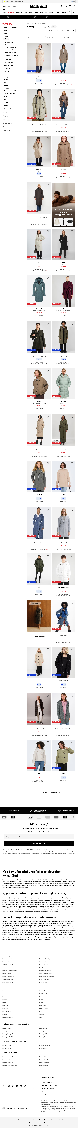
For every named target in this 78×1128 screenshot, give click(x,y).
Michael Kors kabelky (8, 982)
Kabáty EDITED (44, 1031)
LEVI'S (41, 1011)
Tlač (13, 1119)
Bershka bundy (43, 965)
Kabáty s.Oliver (44, 1034)
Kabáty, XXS (6, 1059)
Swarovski (5, 991)
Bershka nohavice (7, 959)
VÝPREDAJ (35, 23)
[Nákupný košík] (74, 6)
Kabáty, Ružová (44, 1048)
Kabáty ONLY (6, 1028)
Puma (41, 1002)
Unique (41, 996)
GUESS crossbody (7, 965)
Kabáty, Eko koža (7, 1062)
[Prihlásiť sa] (61, 6)
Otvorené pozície (23, 1119)
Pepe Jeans (43, 1005)
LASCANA (5, 1005)
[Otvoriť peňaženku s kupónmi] (57, 6)
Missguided (5, 1008)
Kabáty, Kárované (44, 1062)
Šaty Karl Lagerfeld (45, 973)
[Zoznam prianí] (70, 6)
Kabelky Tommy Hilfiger (9, 970)
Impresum (70, 1119)
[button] (52, 30)
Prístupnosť (30, 1122)
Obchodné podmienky (57, 1119)
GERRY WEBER (43, 1008)
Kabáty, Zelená (7, 1045)
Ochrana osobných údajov (39, 1119)
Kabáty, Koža (43, 1065)
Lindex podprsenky (8, 976)
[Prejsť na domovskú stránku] (13, 1078)
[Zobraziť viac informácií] (39, 86)
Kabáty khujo (43, 1028)
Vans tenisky (6, 956)
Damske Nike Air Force (9, 962)
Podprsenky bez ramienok (47, 976)
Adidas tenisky (6, 967)
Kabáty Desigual (7, 1034)
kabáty (43, 911)
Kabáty (43, 23)
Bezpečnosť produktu (44, 1122)
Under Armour (6, 996)
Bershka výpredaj (44, 959)
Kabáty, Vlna (43, 1057)
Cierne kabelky (6, 973)
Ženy (4, 6)
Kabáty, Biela (6, 1048)
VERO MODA (43, 993)
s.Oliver (4, 999)
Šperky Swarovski (7, 979)
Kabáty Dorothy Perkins (46, 1037)
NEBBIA (4, 1002)
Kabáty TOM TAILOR (8, 1037)
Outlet (7, 1)
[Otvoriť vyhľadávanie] (73, 12)
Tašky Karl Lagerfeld (45, 962)
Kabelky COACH (44, 979)
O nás (7, 1119)
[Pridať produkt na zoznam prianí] (47, 45)
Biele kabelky (43, 982)
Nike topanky (43, 967)
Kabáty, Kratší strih (8, 1057)
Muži (9, 6)
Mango (41, 999)
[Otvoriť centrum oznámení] (66, 6)
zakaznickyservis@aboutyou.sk (23, 853)
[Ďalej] (69, 12)
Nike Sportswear (7, 1017)
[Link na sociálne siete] (4, 1086)
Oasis (4, 993)
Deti (14, 6)
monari (4, 1014)
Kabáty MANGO (7, 1031)
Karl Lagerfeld (6, 1011)
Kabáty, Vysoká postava (9, 1065)
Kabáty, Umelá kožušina (46, 1059)
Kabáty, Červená (44, 1045)
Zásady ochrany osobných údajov (19, 851)
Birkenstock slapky (45, 970)
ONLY (41, 1017)
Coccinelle (42, 991)
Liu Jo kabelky (43, 956)
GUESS (41, 1014)
